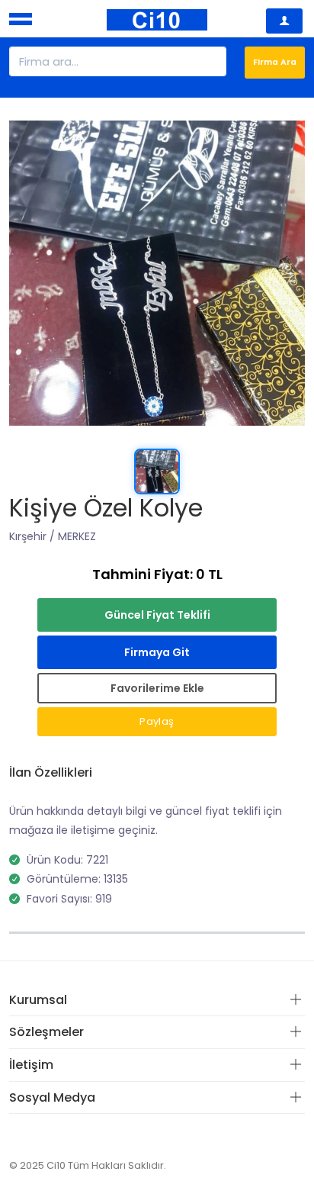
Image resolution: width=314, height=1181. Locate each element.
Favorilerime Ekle (157, 688)
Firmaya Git (157, 652)
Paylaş (156, 721)
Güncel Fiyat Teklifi (157, 615)
